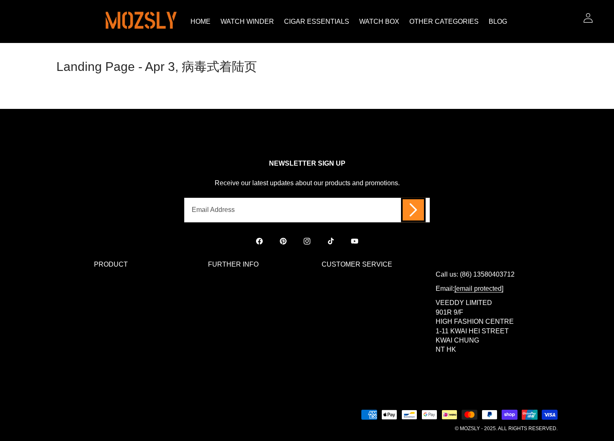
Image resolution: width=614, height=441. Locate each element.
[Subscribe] (413, 210)
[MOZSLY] (141, 21)
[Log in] (587, 17)
